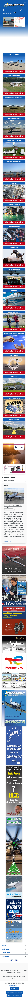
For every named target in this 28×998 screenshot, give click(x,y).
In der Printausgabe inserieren (12, 607)
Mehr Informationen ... (14, 985)
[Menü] (3, 10)
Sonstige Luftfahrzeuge (14, 161)
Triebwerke (14, 183)
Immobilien (14, 376)
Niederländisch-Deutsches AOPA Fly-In (13, 505)
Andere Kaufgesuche (14, 398)
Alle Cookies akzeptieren (14, 996)
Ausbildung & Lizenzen (14, 269)
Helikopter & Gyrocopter (14, 140)
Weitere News (7, 535)
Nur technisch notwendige (14, 992)
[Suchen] (21, 10)
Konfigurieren (14, 988)
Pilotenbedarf (14, 247)
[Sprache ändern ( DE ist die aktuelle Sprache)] (15, 13)
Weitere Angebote (14, 419)
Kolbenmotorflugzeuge (14, 75)
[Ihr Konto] (24, 10)
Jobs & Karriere (14, 355)
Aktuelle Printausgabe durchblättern (10, 610)
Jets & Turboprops (14, 54)
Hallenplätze (14, 290)
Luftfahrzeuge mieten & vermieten (14, 333)
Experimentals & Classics (14, 118)
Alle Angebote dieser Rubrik (14, 71)
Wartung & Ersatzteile (14, 226)
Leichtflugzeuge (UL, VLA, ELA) (14, 97)
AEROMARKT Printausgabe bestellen (14, 603)
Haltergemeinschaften (14, 312)
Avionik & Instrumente (14, 204)
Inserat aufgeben (7, 13)
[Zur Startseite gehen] (14, 4)
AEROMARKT (6, 952)
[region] (14, 511)
